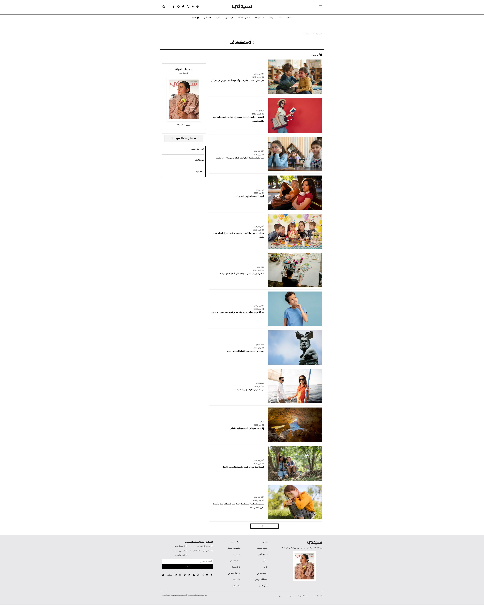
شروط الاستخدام (317, 596)
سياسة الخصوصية (302, 596)
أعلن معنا (290, 596)
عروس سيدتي (262, 573)
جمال (271, 17)
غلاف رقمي (235, 579)
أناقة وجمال (193, 550)
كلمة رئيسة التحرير (186, 138)
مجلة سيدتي (235, 542)
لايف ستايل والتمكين (204, 546)
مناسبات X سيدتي (233, 548)
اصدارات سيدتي (261, 579)
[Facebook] (173, 6)
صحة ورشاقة (259, 17)
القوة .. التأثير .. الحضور (197, 149)
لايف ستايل (229, 17)
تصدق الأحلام (199, 160)
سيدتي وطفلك (244, 17)
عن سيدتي (236, 554)
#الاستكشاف (242, 42)
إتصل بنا (280, 596)
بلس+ (218, 17)
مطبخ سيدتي (262, 548)
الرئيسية (319, 34)
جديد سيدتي (235, 561)
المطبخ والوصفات (179, 550)
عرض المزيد (264, 526)
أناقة (280, 17)
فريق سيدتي (235, 567)
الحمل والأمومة (180, 555)
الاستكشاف (307, 34)
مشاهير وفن (206, 550)
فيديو (193, 17)
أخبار (262, 421)
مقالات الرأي (262, 554)
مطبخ (206, 17)
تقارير (265, 567)
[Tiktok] (183, 6)
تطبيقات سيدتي (234, 573)
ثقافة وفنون (260, 267)
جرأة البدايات (200, 171)
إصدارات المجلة (183, 69)
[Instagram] (178, 6)
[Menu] (320, 6)
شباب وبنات (260, 110)
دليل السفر (263, 586)
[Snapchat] (192, 6)
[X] (188, 6)
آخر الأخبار (236, 586)
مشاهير (290, 17)
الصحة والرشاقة (180, 546)
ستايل (265, 561)
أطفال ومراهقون (259, 74)
